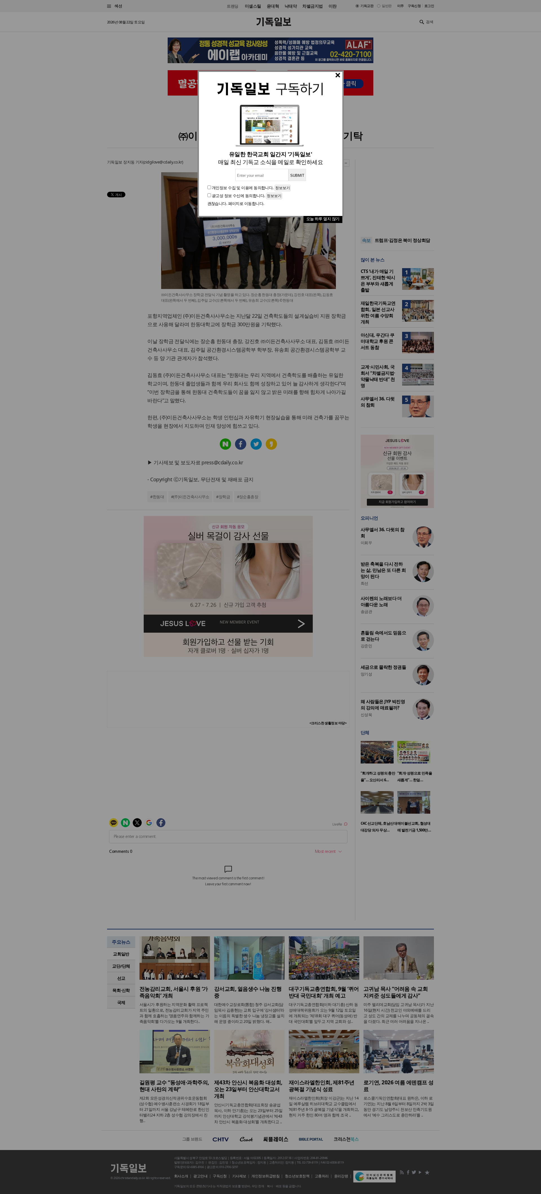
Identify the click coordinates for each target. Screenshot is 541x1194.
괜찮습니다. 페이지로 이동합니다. (235, 203)
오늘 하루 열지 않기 (323, 218)
